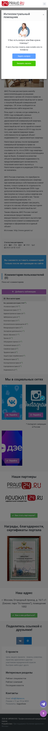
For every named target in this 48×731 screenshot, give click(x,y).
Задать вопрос (24, 56)
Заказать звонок (24, 63)
